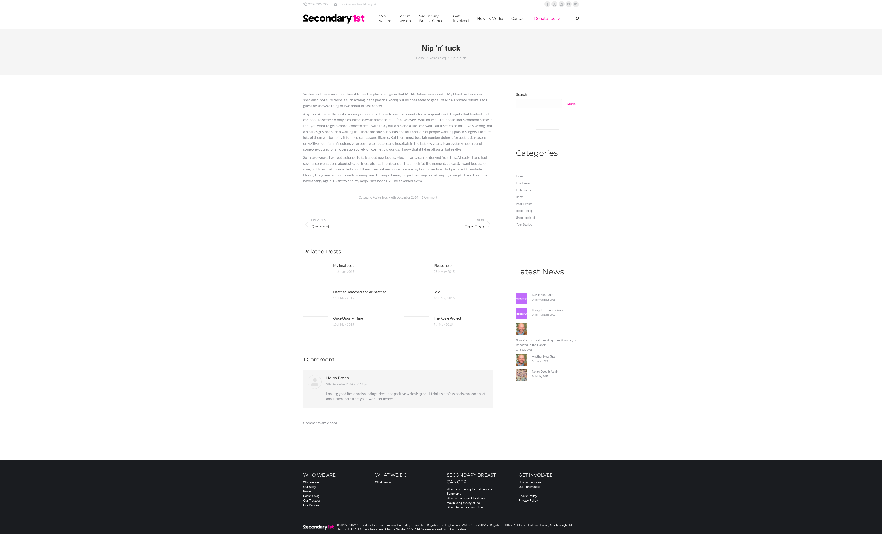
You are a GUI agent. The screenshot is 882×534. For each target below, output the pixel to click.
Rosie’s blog (311, 496)
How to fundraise (530, 482)
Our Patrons (311, 505)
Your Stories (524, 224)
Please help (443, 265)
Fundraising (523, 183)
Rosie (307, 491)
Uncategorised (525, 217)
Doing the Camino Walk (547, 310)
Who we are (311, 482)
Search (521, 95)
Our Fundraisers (529, 487)
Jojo (437, 292)
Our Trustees (312, 500)
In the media (524, 190)
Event (520, 176)
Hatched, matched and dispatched (360, 292)
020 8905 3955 (318, 4)
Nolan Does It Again (545, 371)
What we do (383, 482)
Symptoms (454, 493)
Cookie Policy (528, 496)
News (519, 197)
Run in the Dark (542, 295)
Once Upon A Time (348, 318)
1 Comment (429, 197)
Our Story (309, 487)
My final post (343, 265)
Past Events (524, 204)
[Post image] (315, 273)
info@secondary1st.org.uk (358, 4)
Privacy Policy (528, 500)
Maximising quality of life (463, 503)
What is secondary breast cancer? (469, 489)
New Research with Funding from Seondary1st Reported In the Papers (546, 343)
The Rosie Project (447, 318)
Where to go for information (465, 507)
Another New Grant (544, 356)
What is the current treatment (466, 498)
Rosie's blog (380, 197)
